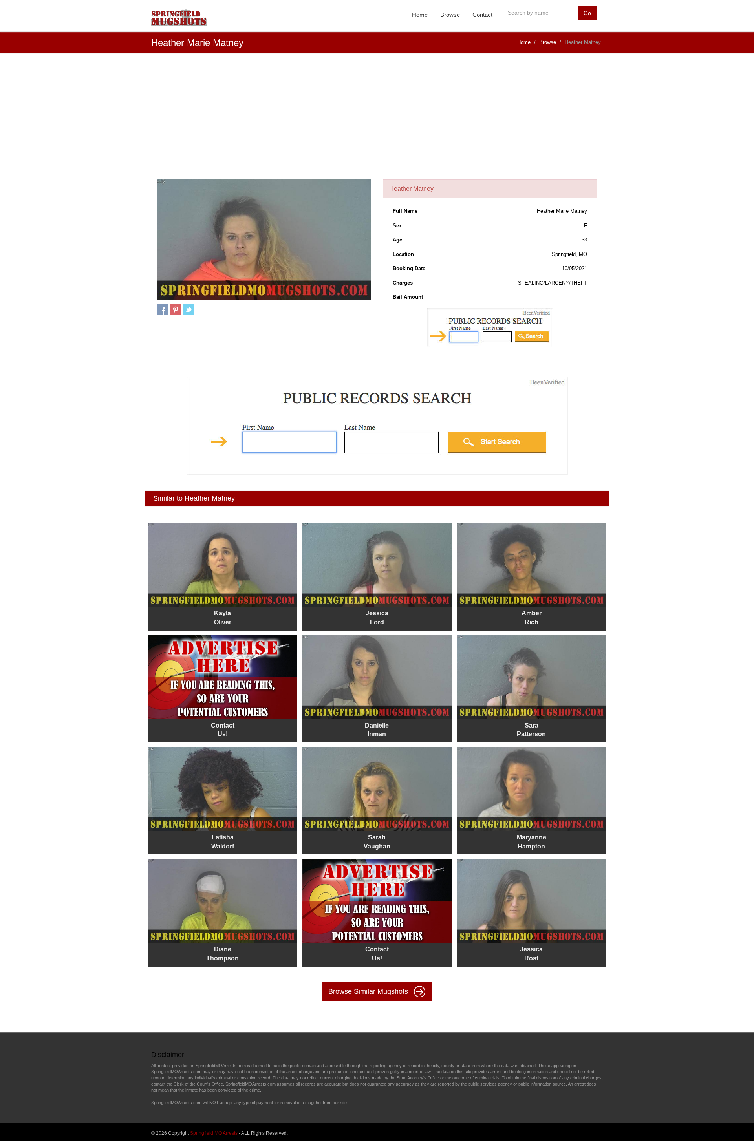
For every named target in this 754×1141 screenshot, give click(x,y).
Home (420, 14)
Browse (450, 14)
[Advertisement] (377, 121)
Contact (482, 14)
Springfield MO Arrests (214, 1133)
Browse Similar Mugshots (369, 991)
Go (587, 13)
